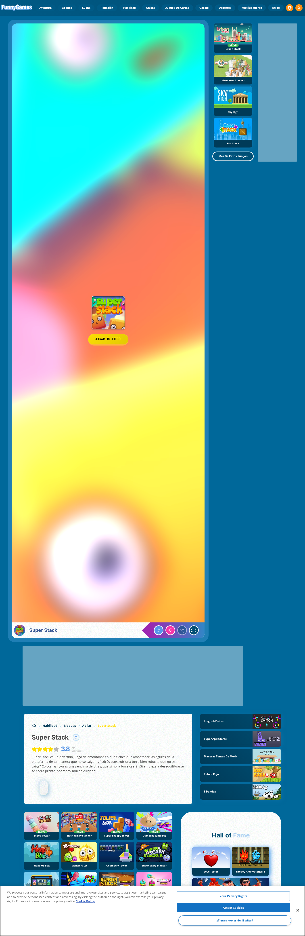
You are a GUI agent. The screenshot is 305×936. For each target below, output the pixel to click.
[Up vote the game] (159, 630)
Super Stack (107, 725)
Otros (276, 7)
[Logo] (16, 8)
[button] (289, 7)
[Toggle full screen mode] (194, 630)
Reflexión (107, 7)
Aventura (45, 7)
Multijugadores (252, 7)
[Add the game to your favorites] (76, 737)
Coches (67, 7)
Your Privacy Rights (233, 896)
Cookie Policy (85, 901)
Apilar (86, 725)
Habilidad (129, 7)
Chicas (150, 7)
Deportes (225, 7)
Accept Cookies (233, 908)
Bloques (70, 725)
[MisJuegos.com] (34, 725)
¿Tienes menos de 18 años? (235, 920)
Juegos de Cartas (177, 7)
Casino (204, 7)
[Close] (298, 910)
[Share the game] (182, 630)
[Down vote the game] (170, 630)
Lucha (86, 7)
